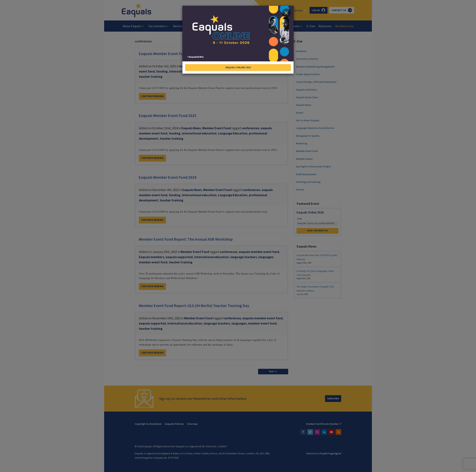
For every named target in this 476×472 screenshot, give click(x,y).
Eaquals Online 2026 (238, 67)
